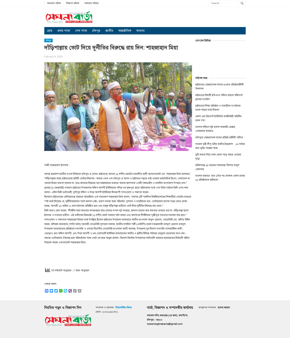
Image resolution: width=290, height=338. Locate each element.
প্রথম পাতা (63, 31)
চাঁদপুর (96, 31)
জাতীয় (109, 31)
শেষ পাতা (81, 31)
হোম (49, 31)
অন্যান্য (140, 31)
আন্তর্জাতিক (124, 31)
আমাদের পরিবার (91, 3)
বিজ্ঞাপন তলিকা (72, 3)
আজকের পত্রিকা (54, 3)
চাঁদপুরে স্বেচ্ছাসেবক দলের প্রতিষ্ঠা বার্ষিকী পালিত (219, 137)
